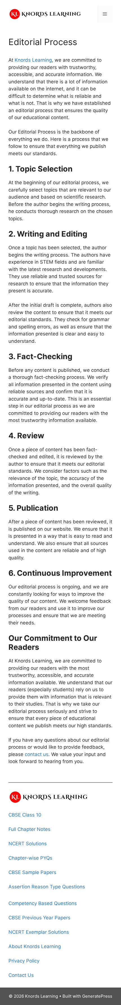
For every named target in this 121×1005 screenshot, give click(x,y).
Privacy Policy (23, 961)
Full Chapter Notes (29, 829)
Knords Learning (33, 60)
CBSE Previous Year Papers (39, 917)
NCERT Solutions (27, 843)
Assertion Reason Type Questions (46, 887)
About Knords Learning (34, 946)
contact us (36, 754)
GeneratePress (97, 996)
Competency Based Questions (42, 903)
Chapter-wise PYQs (30, 858)
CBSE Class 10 (24, 815)
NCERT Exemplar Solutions (38, 932)
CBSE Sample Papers (32, 872)
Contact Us (21, 975)
